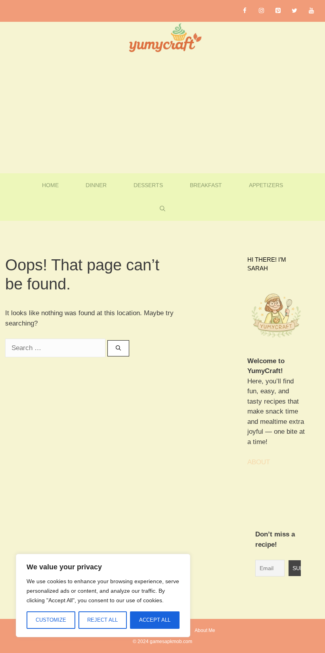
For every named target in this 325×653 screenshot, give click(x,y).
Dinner (96, 185)
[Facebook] (244, 11)
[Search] (118, 348)
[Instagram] (261, 11)
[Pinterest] (278, 11)
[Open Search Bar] (162, 209)
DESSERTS (148, 185)
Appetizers (266, 185)
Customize (51, 620)
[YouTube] (311, 11)
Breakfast (206, 185)
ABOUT (258, 462)
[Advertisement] (162, 113)
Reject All (102, 620)
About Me (205, 630)
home (50, 185)
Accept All (154, 620)
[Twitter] (294, 11)
